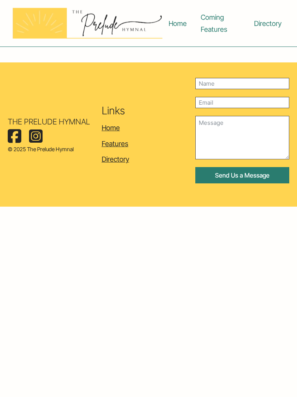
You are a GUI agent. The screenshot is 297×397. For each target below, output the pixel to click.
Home (178, 23)
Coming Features (214, 23)
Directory (268, 23)
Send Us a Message (242, 175)
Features (115, 144)
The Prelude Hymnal (49, 121)
